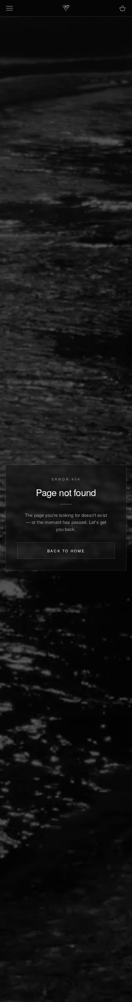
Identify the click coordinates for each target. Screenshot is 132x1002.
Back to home (66, 550)
